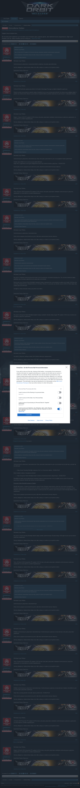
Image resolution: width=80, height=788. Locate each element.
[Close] (67, 367)
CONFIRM (29, 414)
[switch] (59, 392)
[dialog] (40, 394)
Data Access (40, 420)
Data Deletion (31, 420)
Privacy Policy (48, 420)
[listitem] (40, 389)
